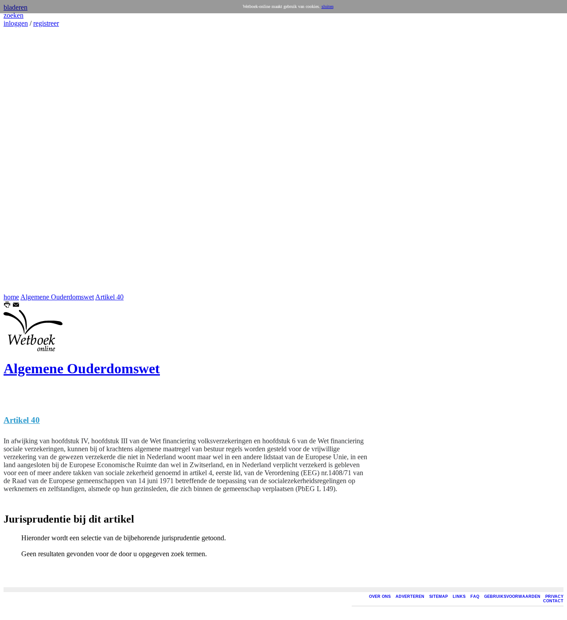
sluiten (328, 6)
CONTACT (553, 601)
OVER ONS (380, 596)
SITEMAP (438, 596)
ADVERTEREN (410, 596)
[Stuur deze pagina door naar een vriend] (15, 306)
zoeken (13, 15)
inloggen (16, 23)
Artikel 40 (109, 297)
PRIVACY (554, 596)
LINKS (459, 596)
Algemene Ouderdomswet (57, 297)
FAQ (474, 596)
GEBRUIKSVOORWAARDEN (512, 596)
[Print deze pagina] (7, 306)
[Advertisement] (30, 160)
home (11, 297)
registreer (46, 23)
